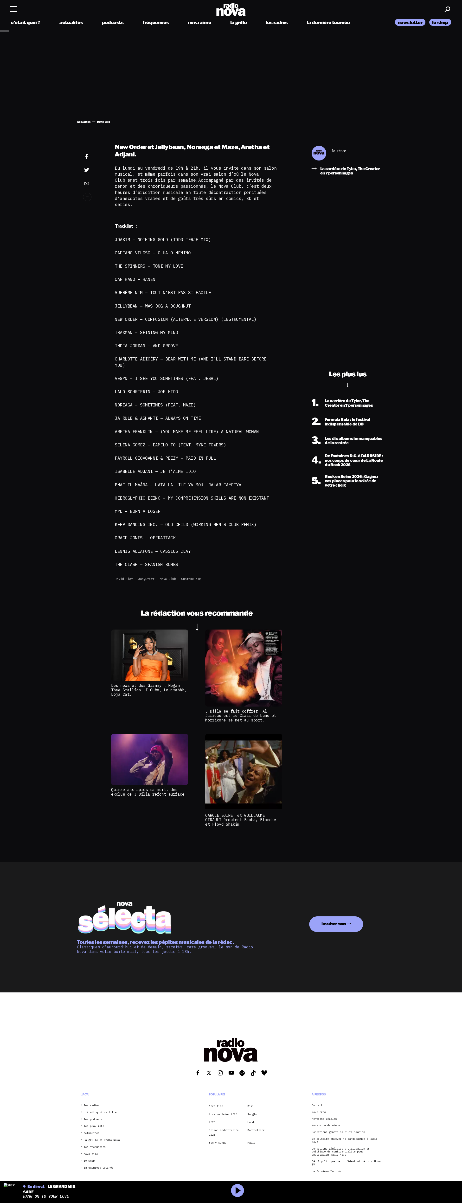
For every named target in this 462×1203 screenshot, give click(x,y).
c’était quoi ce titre (100, 1112)
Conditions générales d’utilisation (338, 1132)
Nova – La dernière (326, 1125)
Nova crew (319, 1112)
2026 (212, 1122)
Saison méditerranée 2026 (224, 1132)
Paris (251, 1142)
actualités (71, 22)
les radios (277, 22)
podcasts (113, 22)
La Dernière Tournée (326, 1171)
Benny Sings (217, 1142)
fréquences (156, 22)
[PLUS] (94, 197)
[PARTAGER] (94, 170)
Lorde (251, 1122)
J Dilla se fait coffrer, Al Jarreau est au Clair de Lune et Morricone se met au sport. (240, 715)
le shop (440, 22)
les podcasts (93, 1119)
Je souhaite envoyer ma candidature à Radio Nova (344, 1140)
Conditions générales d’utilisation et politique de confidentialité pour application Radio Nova (341, 1151)
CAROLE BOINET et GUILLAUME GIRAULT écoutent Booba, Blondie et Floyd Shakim (240, 820)
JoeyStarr (146, 579)
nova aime (199, 22)
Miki (250, 1106)
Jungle (252, 1114)
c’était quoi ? (25, 22)
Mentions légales (324, 1118)
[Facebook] (94, 157)
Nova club (168, 579)
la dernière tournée (328, 22)
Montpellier (256, 1130)
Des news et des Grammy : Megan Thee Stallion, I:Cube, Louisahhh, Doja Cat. (149, 690)
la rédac (339, 151)
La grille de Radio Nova (102, 1140)
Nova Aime (216, 1106)
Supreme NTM (191, 579)
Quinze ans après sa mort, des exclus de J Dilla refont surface (147, 791)
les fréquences (95, 1147)
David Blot (124, 579)
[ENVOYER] (94, 183)
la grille (238, 22)
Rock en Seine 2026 (223, 1114)
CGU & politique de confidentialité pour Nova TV (346, 1163)
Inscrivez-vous (333, 923)
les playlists (94, 1126)
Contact (317, 1105)
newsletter (410, 22)
